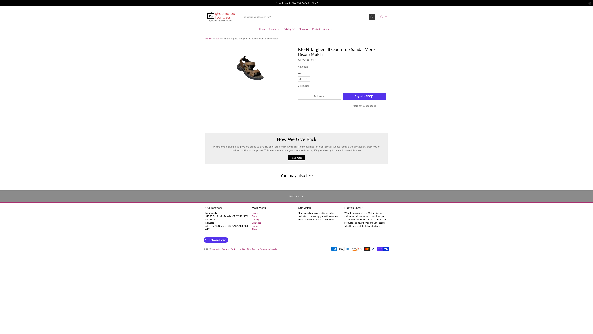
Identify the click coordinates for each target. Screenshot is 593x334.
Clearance (304, 29)
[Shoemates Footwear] (221, 17)
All (217, 38)
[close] (589, 3)
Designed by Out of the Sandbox (245, 249)
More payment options (364, 105)
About (326, 29)
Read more (296, 157)
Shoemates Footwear (220, 249)
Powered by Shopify (268, 249)
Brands (272, 29)
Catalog (287, 29)
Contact (316, 29)
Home (262, 29)
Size (300, 73)
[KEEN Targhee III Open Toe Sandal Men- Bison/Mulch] (250, 68)
